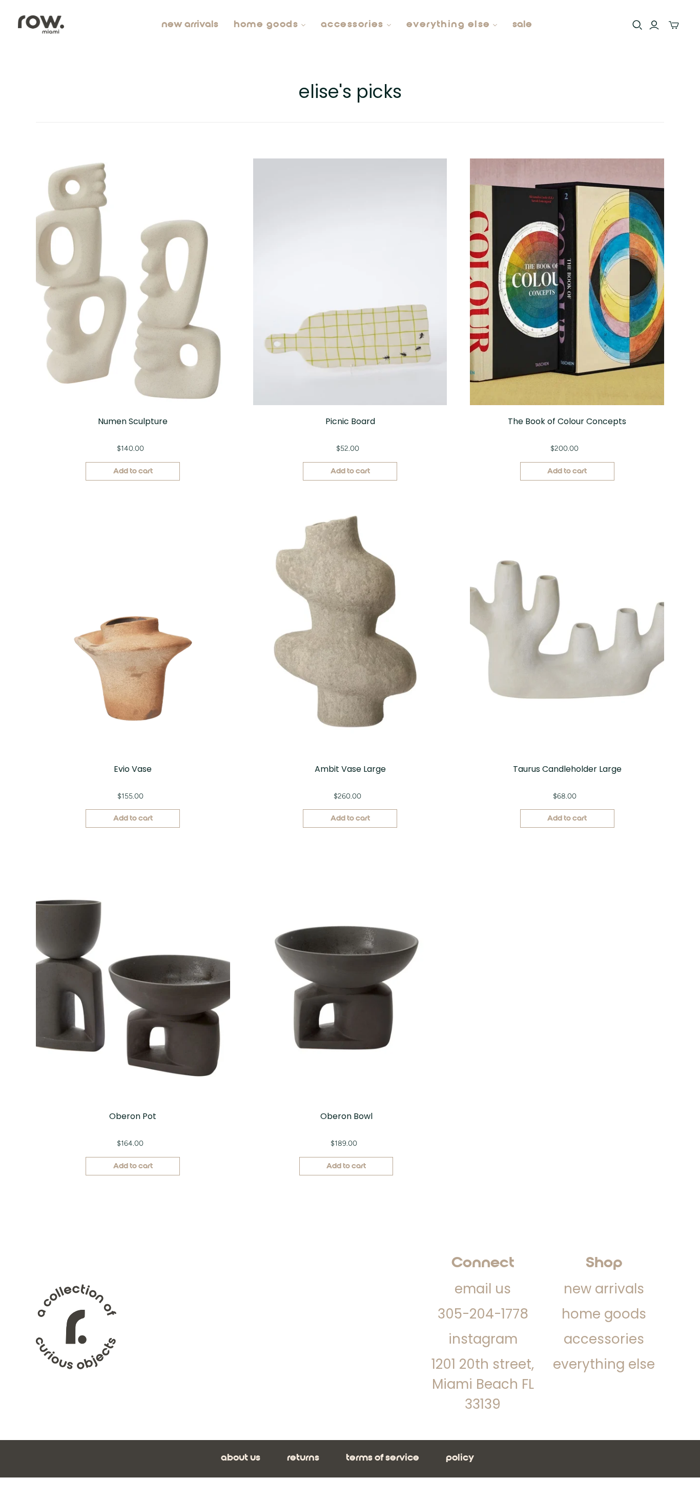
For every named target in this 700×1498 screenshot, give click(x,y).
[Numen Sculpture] (133, 281)
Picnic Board (350, 421)
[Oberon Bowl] (346, 976)
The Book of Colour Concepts (567, 421)
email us (483, 1289)
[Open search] (637, 25)
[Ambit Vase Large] (350, 629)
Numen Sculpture (133, 421)
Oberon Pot (132, 1116)
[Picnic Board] (350, 281)
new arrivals (189, 24)
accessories (604, 1339)
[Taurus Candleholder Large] (567, 629)
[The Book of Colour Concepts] (567, 281)
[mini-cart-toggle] (674, 25)
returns (303, 1458)
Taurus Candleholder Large (567, 769)
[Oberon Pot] (133, 976)
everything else (604, 1364)
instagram (483, 1339)
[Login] (654, 25)
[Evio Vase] (133, 629)
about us (240, 1458)
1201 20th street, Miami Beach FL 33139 (482, 1384)
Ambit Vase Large (350, 769)
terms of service (382, 1458)
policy (460, 1458)
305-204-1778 (483, 1314)
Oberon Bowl (346, 1116)
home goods (604, 1314)
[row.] (41, 25)
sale (522, 24)
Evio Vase (133, 769)
